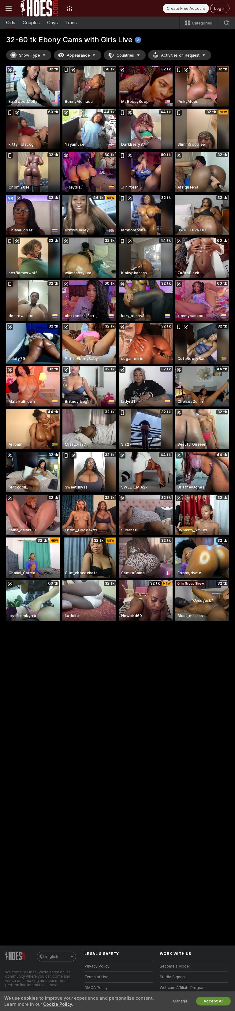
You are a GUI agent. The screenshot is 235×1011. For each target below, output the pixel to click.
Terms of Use (96, 977)
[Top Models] (69, 8)
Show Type (29, 55)
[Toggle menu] (8, 8)
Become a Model (175, 966)
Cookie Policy (57, 1004)
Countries (125, 55)
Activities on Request (180, 55)
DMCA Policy (96, 988)
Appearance (78, 55)
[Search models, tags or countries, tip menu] (226, 23)
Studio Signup (172, 977)
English (51, 956)
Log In (220, 8)
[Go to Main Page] (39, 8)
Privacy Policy (97, 966)
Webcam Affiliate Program (183, 988)
